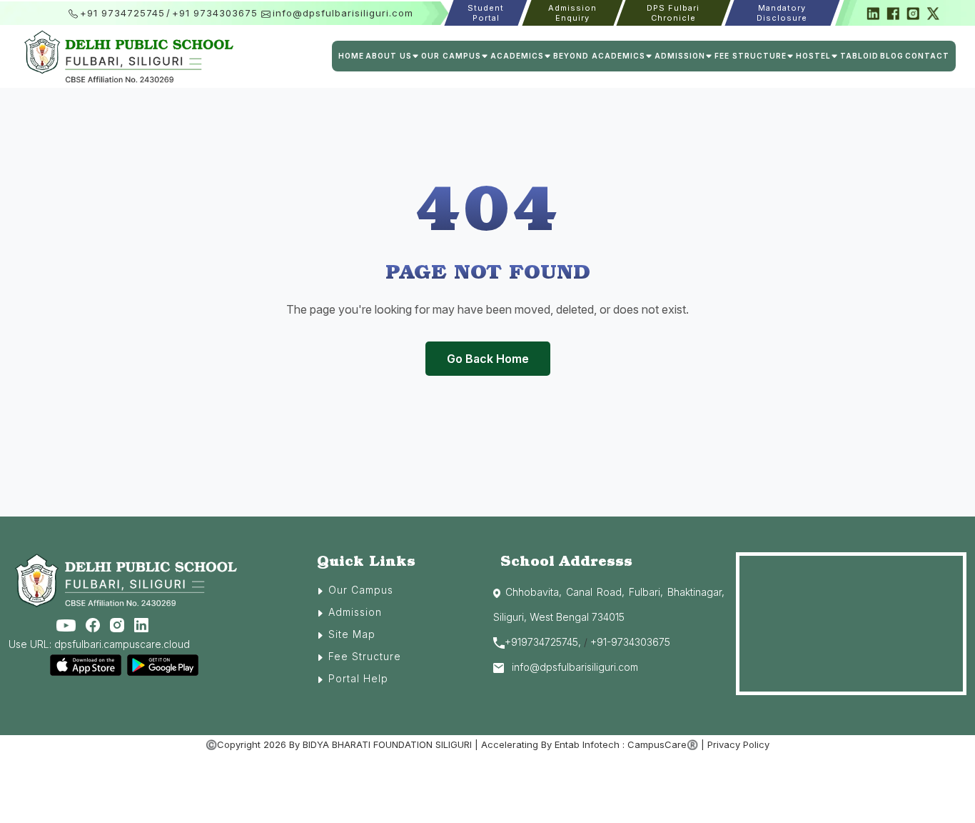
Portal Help (358, 678)
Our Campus (360, 590)
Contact (927, 55)
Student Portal (486, 13)
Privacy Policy (738, 744)
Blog (892, 55)
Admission (355, 612)
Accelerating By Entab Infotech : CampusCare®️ (589, 744)
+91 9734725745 (122, 13)
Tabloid (859, 55)
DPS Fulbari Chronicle (673, 13)
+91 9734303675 (215, 13)
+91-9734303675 (630, 642)
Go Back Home (488, 358)
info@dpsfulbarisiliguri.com (343, 13)
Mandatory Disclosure (782, 13)
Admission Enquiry (571, 13)
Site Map (351, 634)
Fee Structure (364, 656)
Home (351, 55)
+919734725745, (543, 642)
